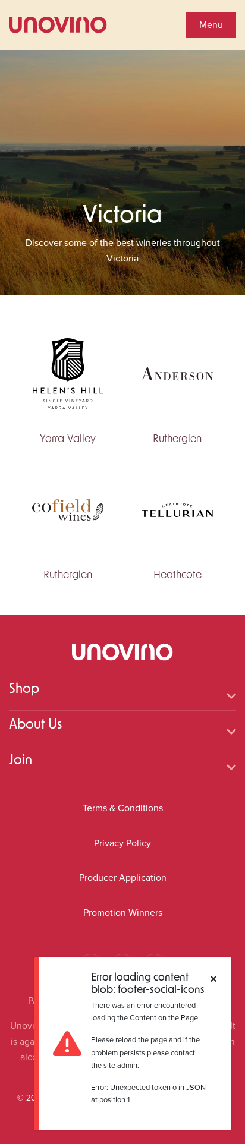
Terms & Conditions (123, 808)
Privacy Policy (122, 843)
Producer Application (123, 877)
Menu (211, 24)
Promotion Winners (122, 912)
